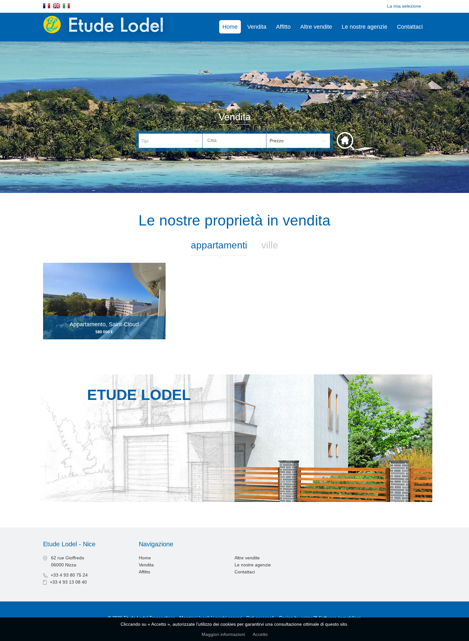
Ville (269, 245)
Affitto (283, 27)
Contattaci (410, 27)
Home (230, 27)
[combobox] (234, 141)
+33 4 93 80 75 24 (69, 575)
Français (46, 5)
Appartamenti (219, 245)
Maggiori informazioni (223, 634)
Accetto (260, 634)
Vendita (256, 27)
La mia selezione (404, 6)
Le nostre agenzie (364, 27)
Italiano (66, 5)
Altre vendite (316, 27)
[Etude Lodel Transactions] (107, 38)
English (56, 5)
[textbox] (239, 140)
